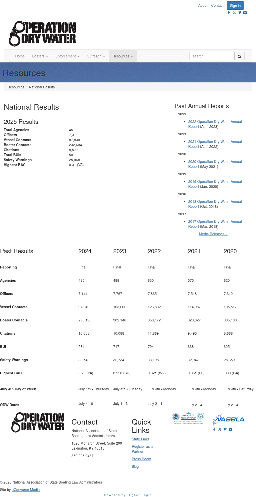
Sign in (235, 5)
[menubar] (212, 4)
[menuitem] (204, 4)
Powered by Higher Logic (128, 495)
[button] (40, 56)
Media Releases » (213, 233)
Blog (135, 466)
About (203, 5)
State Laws (140, 438)
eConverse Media (26, 489)
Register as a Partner (142, 449)
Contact (217, 5)
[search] (239, 56)
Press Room (141, 458)
